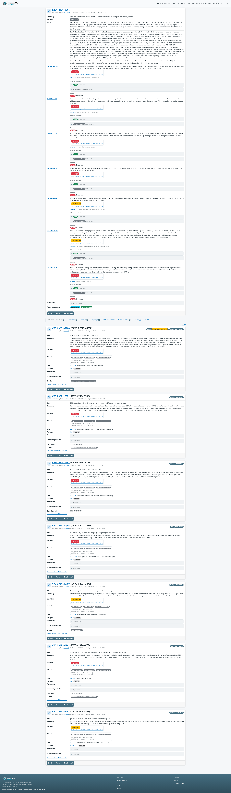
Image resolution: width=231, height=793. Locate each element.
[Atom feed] (183, 324)
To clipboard (68, 313)
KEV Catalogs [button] (181, 3)
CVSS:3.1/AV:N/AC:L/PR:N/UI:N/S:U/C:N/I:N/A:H (87, 74)
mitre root (76, 432)
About (220, 3)
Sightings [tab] (95, 320)
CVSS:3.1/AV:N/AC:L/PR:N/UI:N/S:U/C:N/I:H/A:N (87, 278)
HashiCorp (73, 745)
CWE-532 (73, 209)
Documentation (122, 781)
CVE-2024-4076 (52, 168)
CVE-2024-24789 (52, 268)
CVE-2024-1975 (52, 133)
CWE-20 (72, 281)
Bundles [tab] (84, 320)
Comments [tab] (72, 320)
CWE (173, 3)
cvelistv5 (66, 331)
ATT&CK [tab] (136, 320)
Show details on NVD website (57, 384)
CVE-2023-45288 (52, 66)
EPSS (171, 329)
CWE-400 (73, 77)
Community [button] (191, 3)
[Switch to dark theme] (227, 3)
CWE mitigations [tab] (109, 320)
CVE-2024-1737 (52, 99)
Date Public (51, 444)
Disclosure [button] (200, 3)
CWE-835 (73, 246)
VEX (169, 3)
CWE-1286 (73, 557)
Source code (179, 783)
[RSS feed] (185, 324)
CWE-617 (73, 678)
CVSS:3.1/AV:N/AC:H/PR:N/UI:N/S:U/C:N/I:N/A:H (87, 243)
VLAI (148, 329)
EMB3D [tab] (146, 320)
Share (58, 313)
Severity (50, 350)
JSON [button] (50, 313)
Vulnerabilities (162, 3)
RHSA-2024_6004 (61, 10)
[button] (224, 3)
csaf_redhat (67, 12)
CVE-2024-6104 (52, 198)
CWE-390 (73, 615)
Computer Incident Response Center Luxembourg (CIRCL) (27, 789)
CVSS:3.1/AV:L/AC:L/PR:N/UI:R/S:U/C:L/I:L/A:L (87, 602)
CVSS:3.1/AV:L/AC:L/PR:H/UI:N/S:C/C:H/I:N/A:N (87, 206)
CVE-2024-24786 (52, 231)
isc (71, 432)
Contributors (121, 786)
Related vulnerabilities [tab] (55, 320)
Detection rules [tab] (124, 320)
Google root (77, 368)
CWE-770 (73, 429)
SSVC (49, 356)
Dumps (119, 789)
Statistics (208, 3)
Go (71, 368)
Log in (215, 3)
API (118, 783)
